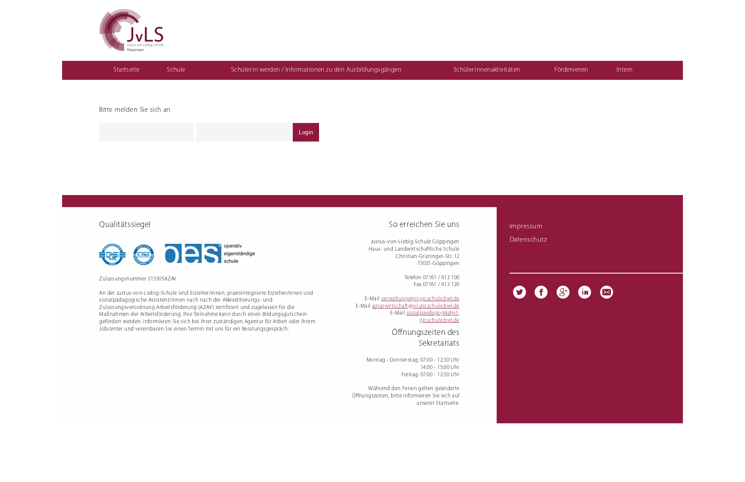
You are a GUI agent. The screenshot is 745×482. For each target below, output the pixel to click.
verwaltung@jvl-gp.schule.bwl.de (420, 299)
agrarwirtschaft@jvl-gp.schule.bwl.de (416, 306)
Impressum (526, 226)
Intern (625, 70)
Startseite (126, 70)
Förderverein (571, 70)
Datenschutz (528, 239)
